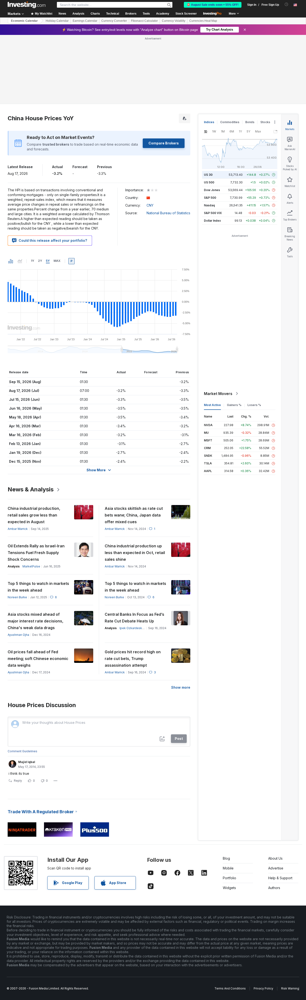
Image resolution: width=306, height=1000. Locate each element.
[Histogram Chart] (11, 261)
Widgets (229, 888)
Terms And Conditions (230, 988)
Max (57, 261)
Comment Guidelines (22, 751)
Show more (180, 687)
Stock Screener (186, 13)
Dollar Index (212, 220)
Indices (209, 122)
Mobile (228, 868)
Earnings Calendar (85, 20)
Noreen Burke (17, 597)
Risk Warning (290, 988)
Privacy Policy (263, 988)
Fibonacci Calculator (144, 20)
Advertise (275, 868)
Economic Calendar (24, 20)
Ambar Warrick (18, 529)
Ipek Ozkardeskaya (133, 628)
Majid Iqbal (26, 762)
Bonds (249, 122)
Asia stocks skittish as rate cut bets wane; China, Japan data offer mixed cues (134, 515)
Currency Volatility (173, 20)
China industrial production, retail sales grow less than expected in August (34, 515)
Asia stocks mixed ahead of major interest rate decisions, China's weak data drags (35, 621)
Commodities (229, 122)
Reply (18, 780)
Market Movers (218, 393)
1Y (32, 261)
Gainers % (234, 405)
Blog (226, 858)
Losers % (254, 405)
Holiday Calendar (57, 20)
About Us (275, 858)
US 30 (208, 174)
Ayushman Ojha (18, 635)
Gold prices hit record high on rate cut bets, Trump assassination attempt (133, 658)
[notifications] (286, 4)
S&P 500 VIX (213, 213)
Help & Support (280, 878)
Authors (274, 888)
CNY (150, 205)
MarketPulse (31, 566)
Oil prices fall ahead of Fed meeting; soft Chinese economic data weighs (38, 658)
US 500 (209, 182)
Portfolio (229, 878)
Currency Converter (114, 20)
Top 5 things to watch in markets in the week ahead (38, 587)
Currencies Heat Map (203, 20)
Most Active (212, 405)
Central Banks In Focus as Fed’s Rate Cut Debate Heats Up (134, 617)
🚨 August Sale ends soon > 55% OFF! (213, 4)
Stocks (265, 122)
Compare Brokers (163, 143)
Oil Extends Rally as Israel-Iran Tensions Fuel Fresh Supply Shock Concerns (36, 553)
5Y (48, 261)
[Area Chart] (20, 261)
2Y (40, 261)
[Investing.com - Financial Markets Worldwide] (26, 4)
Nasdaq (209, 205)
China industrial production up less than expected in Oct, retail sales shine (135, 553)
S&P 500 (210, 197)
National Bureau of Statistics (168, 213)
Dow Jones (212, 190)
